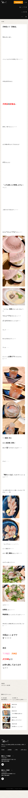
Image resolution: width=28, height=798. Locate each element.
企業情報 (9, 749)
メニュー (22, 9)
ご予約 (24, 7)
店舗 (20, 5)
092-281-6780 (5, 761)
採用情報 (26, 9)
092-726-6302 (5, 775)
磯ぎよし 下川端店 (6, 756)
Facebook (2, 764)
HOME (2, 749)
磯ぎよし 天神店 (5, 770)
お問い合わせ (24, 749)
